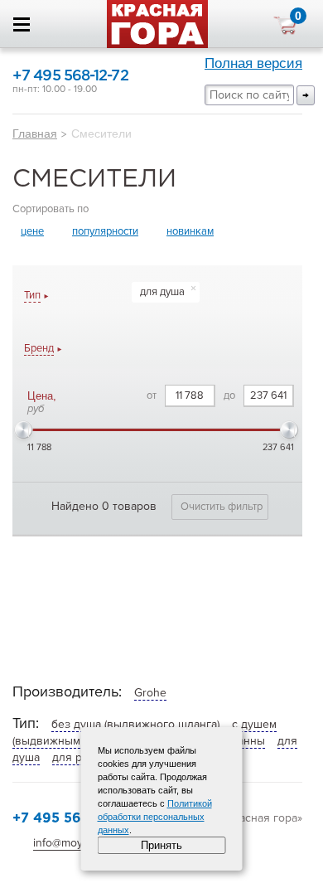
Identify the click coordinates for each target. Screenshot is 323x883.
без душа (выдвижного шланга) (135, 724)
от (152, 395)
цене (32, 231)
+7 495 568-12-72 (70, 76)
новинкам (190, 231)
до (229, 395)
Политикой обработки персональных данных (155, 816)
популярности (105, 231)
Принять (161, 845)
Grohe (150, 693)
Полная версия (253, 63)
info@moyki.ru (68, 843)
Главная (34, 133)
